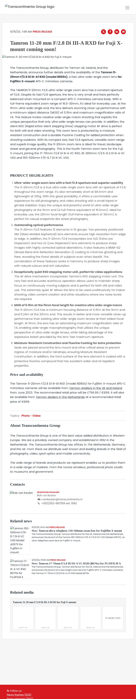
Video (36, 416)
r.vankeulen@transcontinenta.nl (61, 499)
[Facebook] (110, 31)
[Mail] (123, 31)
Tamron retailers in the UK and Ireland (95, 388)
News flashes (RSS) (19, 695)
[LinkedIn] (116, 31)
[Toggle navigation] (127, 7)
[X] (103, 31)
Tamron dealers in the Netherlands (60, 397)
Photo (25, 416)
